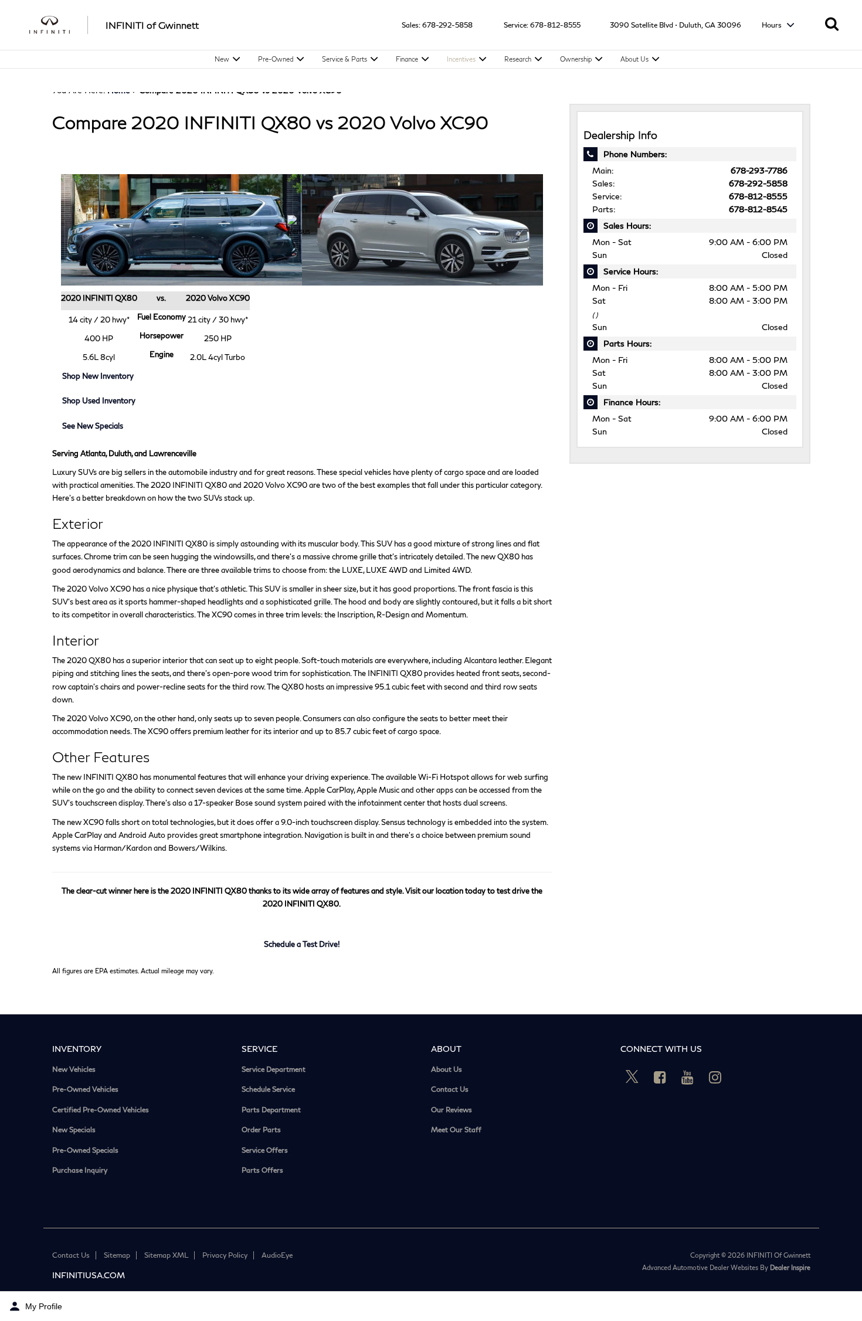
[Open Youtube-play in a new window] (687, 1077)
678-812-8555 (555, 25)
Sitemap (117, 1255)
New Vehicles (74, 1069)
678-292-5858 (447, 25)
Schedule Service (268, 1089)
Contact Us (450, 1089)
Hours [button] (772, 25)
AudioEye (277, 1255)
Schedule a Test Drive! (302, 944)
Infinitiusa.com (88, 1275)
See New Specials (92, 425)
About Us (634, 59)
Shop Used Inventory (98, 400)
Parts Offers (262, 1170)
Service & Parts (344, 59)
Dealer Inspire (790, 1267)
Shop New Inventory (98, 376)
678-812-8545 (758, 209)
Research (517, 59)
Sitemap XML (166, 1255)
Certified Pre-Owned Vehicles (100, 1110)
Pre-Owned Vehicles (85, 1089)
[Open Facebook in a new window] (659, 1077)
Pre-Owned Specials (85, 1150)
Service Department (274, 1069)
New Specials (74, 1130)
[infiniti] (58, 25)
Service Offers (265, 1150)
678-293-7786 (759, 170)
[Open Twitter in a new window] (632, 1077)
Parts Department (271, 1110)
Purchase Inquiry (79, 1170)
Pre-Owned (275, 59)
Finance (407, 59)
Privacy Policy (224, 1255)
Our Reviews (451, 1110)
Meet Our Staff (456, 1130)
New (222, 59)
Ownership (576, 59)
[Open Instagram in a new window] (715, 1077)
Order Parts (261, 1130)
